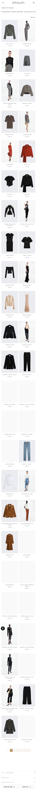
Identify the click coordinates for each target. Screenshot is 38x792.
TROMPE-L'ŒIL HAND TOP (27, 224)
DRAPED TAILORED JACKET (10, 374)
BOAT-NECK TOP (9, 285)
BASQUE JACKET (9, 464)
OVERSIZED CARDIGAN (10, 739)
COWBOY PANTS (27, 43)
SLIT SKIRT (27, 73)
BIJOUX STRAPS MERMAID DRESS (27, 585)
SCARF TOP (27, 164)
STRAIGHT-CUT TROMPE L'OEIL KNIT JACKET (10, 709)
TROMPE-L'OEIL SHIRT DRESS (27, 404)
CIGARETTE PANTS (27, 344)
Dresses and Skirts (17, 11)
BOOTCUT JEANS (27, 464)
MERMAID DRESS (27, 285)
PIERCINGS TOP (10, 134)
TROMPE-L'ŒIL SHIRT (9, 404)
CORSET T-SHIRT (27, 255)
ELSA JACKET (9, 43)
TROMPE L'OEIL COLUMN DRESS (27, 617)
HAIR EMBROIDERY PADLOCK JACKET (9, 524)
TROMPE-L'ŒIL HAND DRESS (9, 616)
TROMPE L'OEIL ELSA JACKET (9, 647)
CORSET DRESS (10, 255)
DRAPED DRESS (10, 584)
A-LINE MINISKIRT (27, 134)
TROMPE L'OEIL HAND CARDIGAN (9, 225)
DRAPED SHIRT (10, 73)
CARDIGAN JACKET (27, 103)
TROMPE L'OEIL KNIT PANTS (27, 708)
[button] (18, 772)
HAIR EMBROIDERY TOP (27, 523)
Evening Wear (6, 11)
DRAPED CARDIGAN (27, 739)
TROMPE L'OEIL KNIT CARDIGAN (9, 678)
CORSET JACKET (9, 344)
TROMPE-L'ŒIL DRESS (27, 434)
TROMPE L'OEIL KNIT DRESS (27, 647)
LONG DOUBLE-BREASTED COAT (10, 104)
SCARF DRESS (9, 164)
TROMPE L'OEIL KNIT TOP (27, 677)
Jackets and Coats (30, 11)
